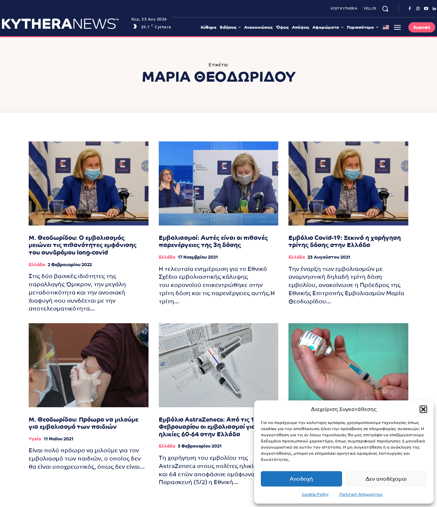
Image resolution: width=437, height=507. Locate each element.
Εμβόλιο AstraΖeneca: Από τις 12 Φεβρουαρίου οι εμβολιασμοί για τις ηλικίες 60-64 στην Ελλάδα (212, 427)
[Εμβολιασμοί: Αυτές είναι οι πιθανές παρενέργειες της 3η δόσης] (219, 183)
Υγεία (35, 438)
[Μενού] (397, 27)
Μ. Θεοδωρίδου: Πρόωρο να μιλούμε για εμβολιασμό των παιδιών (83, 423)
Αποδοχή (301, 479)
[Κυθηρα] (64, 23)
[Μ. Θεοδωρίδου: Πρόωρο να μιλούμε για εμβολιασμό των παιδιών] (89, 365)
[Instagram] (418, 9)
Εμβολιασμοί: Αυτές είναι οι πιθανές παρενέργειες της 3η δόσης (213, 241)
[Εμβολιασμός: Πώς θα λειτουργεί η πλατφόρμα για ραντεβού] (348, 365)
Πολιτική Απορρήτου (361, 494)
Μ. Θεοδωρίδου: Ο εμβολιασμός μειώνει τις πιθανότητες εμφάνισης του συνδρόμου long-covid (83, 245)
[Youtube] (426, 9)
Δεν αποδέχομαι (386, 479)
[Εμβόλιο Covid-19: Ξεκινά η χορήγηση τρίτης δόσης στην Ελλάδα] (348, 183)
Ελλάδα (37, 264)
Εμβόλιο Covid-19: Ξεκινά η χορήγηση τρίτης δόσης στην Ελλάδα (344, 241)
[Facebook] (410, 9)
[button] (423, 409)
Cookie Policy (315, 494)
